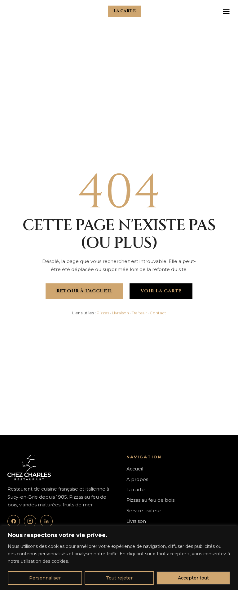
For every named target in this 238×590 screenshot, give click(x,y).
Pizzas (103, 312)
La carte (124, 11)
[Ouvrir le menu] (226, 11)
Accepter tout (193, 578)
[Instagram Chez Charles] (30, 521)
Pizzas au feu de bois (150, 500)
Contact (158, 312)
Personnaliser (45, 578)
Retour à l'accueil (84, 291)
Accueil (134, 469)
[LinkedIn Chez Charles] (46, 521)
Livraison (120, 312)
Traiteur (139, 312)
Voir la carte (161, 291)
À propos (137, 479)
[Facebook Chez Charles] (13, 521)
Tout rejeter (119, 578)
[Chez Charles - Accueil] (17, 11)
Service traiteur (143, 511)
